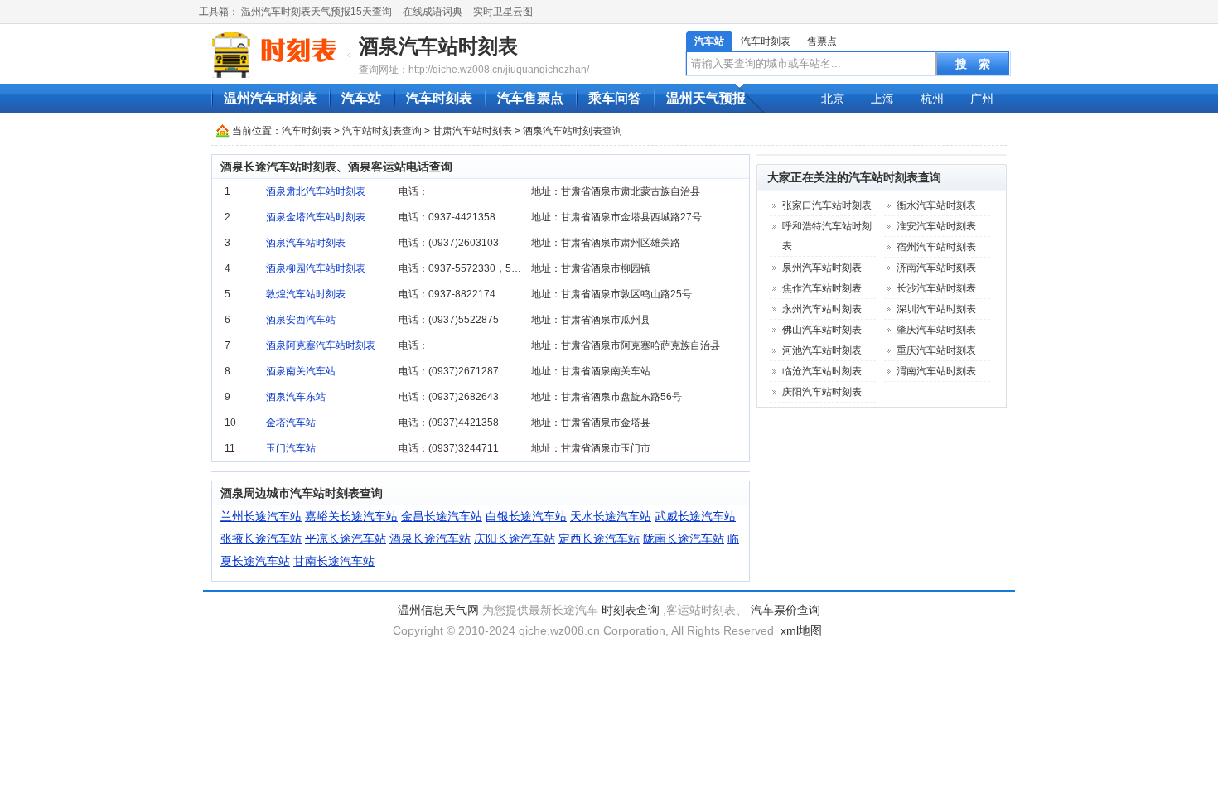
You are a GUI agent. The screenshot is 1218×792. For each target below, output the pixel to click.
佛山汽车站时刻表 (822, 330)
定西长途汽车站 (599, 538)
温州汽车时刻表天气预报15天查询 (316, 11)
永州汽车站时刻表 (822, 309)
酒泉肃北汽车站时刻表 (315, 191)
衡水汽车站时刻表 (936, 205)
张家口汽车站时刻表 (827, 205)
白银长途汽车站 (526, 516)
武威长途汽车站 (695, 516)
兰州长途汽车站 (261, 516)
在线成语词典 (432, 11)
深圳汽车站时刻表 (936, 309)
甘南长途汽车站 (334, 560)
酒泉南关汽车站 (301, 371)
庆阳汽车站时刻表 (822, 392)
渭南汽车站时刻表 (936, 371)
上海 (882, 98)
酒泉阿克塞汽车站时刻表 (320, 345)
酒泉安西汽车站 (301, 320)
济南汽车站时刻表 (936, 267)
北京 (832, 98)
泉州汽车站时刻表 (822, 267)
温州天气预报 (706, 98)
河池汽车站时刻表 (822, 350)
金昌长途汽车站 (441, 516)
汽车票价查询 (785, 609)
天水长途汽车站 (610, 516)
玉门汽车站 (291, 448)
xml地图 (801, 630)
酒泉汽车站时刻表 (438, 46)
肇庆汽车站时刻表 (936, 330)
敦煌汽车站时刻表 (306, 294)
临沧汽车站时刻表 (822, 371)
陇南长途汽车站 (683, 538)
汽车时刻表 (765, 41)
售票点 (822, 41)
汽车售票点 (530, 98)
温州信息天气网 (438, 609)
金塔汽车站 (291, 422)
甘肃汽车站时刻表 (472, 131)
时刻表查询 (631, 609)
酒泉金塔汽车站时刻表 (315, 217)
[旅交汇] (276, 54)
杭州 (932, 98)
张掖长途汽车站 (261, 538)
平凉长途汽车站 (345, 538)
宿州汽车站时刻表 (936, 247)
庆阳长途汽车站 (514, 538)
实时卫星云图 (503, 11)
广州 (981, 98)
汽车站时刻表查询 (382, 131)
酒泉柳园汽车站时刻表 (315, 268)
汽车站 (709, 41)
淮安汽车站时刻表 (936, 226)
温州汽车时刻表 (270, 98)
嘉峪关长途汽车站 (351, 516)
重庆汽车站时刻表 (936, 350)
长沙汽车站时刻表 (936, 288)
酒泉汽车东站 (296, 397)
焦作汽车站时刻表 (822, 288)
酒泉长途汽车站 (430, 538)
